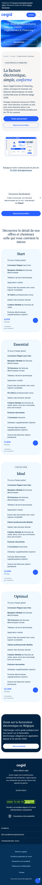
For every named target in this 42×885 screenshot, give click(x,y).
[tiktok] (26, 795)
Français (21, 872)
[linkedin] (11, 795)
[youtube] (16, 795)
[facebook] (31, 795)
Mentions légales (21, 852)
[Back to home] (6, 15)
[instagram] (21, 795)
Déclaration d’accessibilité (21, 861)
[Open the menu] (38, 15)
